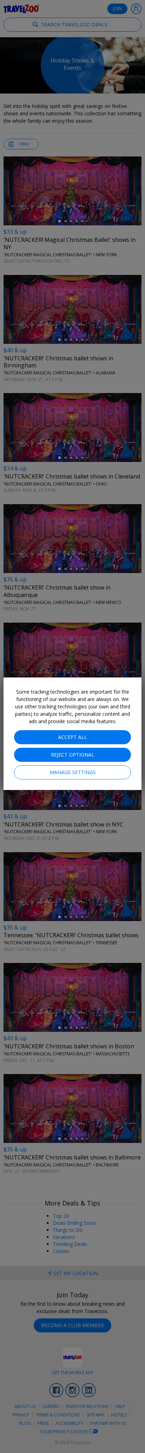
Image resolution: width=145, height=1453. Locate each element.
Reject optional (72, 754)
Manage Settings (73, 772)
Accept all (72, 737)
